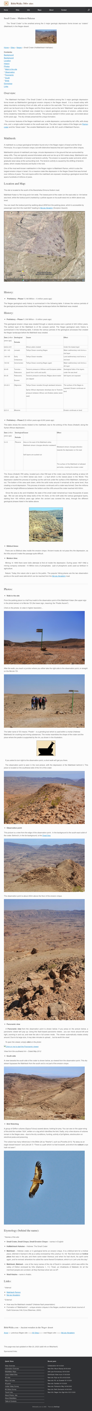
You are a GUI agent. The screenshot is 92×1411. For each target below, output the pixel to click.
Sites (17, 10)
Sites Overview (10, 1366)
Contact (64, 10)
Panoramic (9, 75)
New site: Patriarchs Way (56, 1386)
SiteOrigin (57, 1407)
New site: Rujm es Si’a (55, 1377)
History (7, 63)
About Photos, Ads (11, 1395)
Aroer (6, 1332)
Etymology (8, 83)
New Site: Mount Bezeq (55, 1368)
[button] (88, 10)
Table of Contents (10, 1401)
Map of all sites (10, 1380)
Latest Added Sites (11, 1374)
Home (6, 10)
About (51, 10)
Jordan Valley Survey (12, 1386)
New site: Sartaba (53, 1383)
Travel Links (9, 1392)
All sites (7, 1377)
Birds (7, 80)
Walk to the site (11, 69)
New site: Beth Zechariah (56, 1389)
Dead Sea (46, 835)
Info (28, 10)
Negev (19, 47)
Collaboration (52, 1366)
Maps (39, 10)
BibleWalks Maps (10, 1371)
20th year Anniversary (55, 1371)
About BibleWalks (10, 1398)
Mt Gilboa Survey (10, 1389)
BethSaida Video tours (55, 1374)
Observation (10, 72)
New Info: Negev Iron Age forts (58, 1392)
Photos (7, 66)
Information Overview (12, 1368)
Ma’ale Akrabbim (59, 576)
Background (9, 55)
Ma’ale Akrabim (46, 208)
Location (7, 60)
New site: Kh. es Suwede (56, 1380)
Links (6, 86)
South (7, 78)
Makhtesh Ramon (14, 1292)
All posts (8, 1383)
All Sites (35, 1332)
